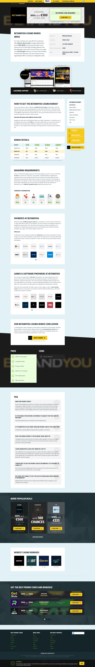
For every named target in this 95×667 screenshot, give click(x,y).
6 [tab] (41, 310)
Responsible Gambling (68, 1)
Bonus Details (72, 107)
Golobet (44, 567)
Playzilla (12, 640)
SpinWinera (35, 648)
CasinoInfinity (13, 635)
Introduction (72, 105)
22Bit (31, 567)
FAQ (70, 122)
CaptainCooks (38, 505)
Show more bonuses (37, 537)
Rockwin (19, 505)
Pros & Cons (72, 120)
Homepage (30, 1)
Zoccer (19, 567)
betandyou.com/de (62, 65)
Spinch (12, 637)
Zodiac (12, 648)
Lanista (34, 644)
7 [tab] (43, 310)
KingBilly (12, 642)
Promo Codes (16, 3)
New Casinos (38, 1)
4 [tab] (37, 310)
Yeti (56, 505)
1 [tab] (35, 259)
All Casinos (56, 1)
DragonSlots (53, 635)
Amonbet (35, 646)
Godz (34, 635)
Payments (71, 112)
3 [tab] (39, 259)
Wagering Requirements (75, 110)
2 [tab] (37, 259)
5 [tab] (39, 310)
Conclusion (72, 117)
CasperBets (56, 567)
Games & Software (73, 115)
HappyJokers (35, 638)
